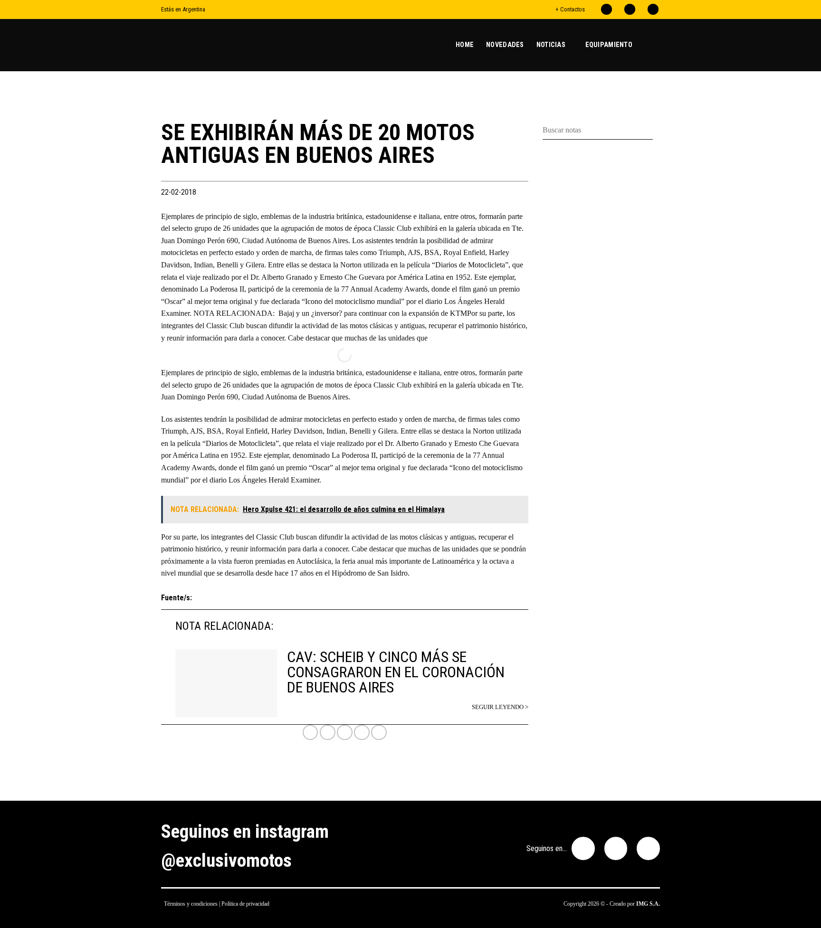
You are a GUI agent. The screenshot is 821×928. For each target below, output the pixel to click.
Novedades (505, 45)
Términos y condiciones (191, 904)
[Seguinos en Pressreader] (653, 9)
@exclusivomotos (226, 860)
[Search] (656, 45)
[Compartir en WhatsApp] (310, 732)
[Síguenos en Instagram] (629, 9)
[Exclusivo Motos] (196, 45)
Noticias (550, 45)
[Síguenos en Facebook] (606, 9)
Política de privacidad (245, 904)
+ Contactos (570, 9)
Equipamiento (608, 45)
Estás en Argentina (183, 9)
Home (465, 45)
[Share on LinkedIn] (379, 732)
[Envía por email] (362, 732)
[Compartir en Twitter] (345, 732)
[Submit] (656, 130)
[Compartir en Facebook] (327, 732)
